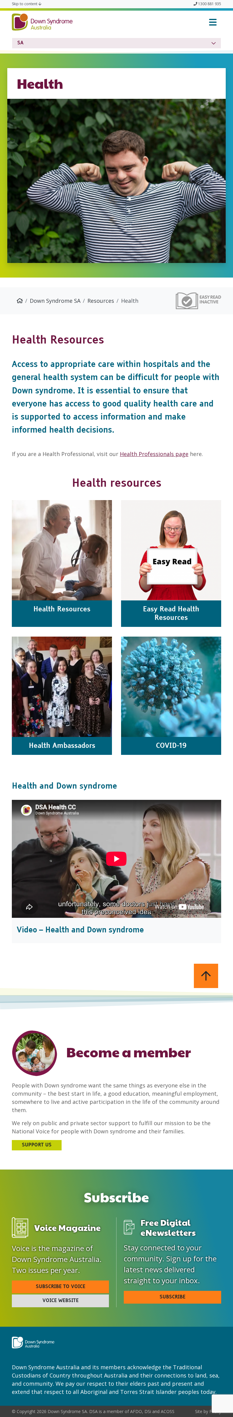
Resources (100, 300)
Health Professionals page (154, 454)
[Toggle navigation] (212, 22)
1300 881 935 (209, 3)
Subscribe (172, 1297)
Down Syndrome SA (55, 300)
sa (20, 43)
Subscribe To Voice (60, 1286)
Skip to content (25, 3)
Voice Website (60, 1300)
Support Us (37, 1145)
